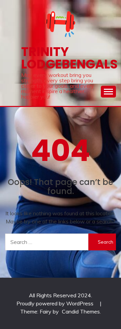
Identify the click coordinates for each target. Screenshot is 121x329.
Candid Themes (81, 311)
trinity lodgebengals (69, 58)
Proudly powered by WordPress (55, 303)
